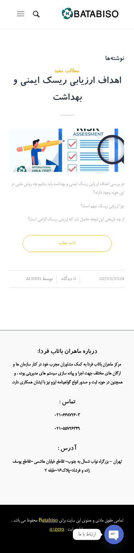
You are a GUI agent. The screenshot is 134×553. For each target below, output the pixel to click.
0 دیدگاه (68, 278)
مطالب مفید (67, 70)
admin (33, 278)
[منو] (22, 14)
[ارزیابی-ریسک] (67, 150)
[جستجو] (35, 14)
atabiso (50, 520)
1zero (58, 529)
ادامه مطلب (67, 243)
